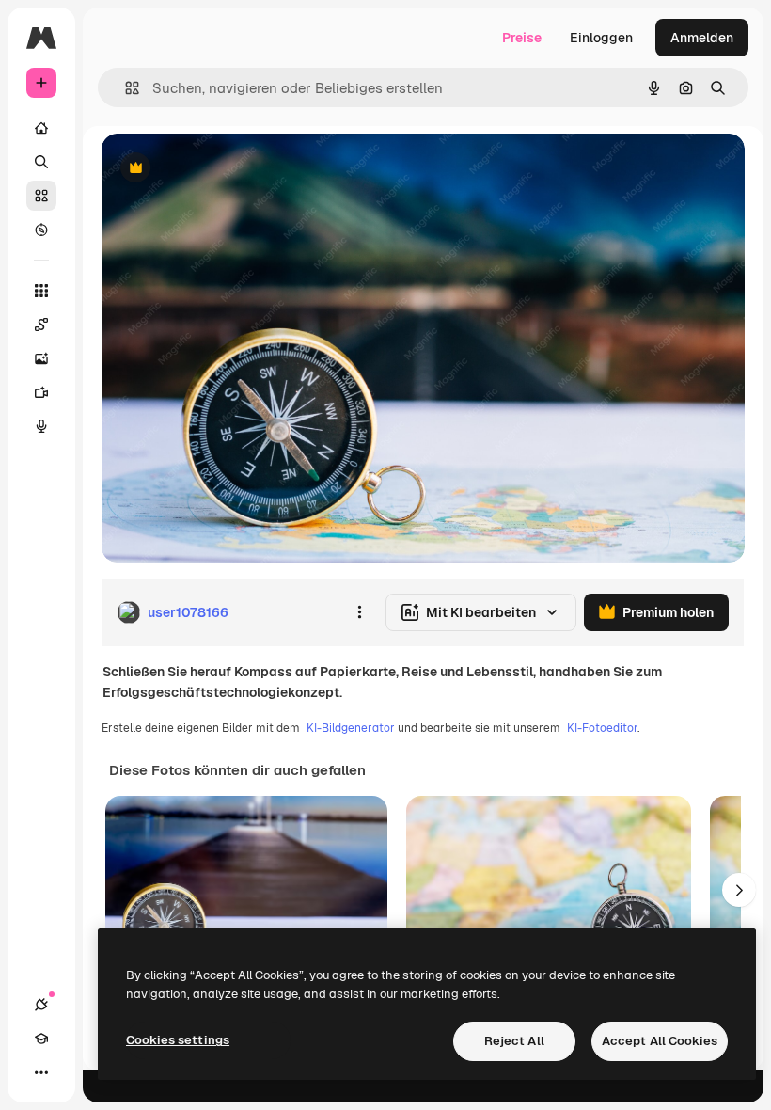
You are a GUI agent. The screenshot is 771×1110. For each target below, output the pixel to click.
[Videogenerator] (41, 392)
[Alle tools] (41, 291)
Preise (522, 37)
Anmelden (701, 37)
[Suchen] (41, 162)
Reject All (514, 1041)
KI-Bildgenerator (351, 728)
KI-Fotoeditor (602, 728)
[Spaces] (41, 324)
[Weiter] (739, 890)
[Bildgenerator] (41, 358)
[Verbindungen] (41, 1005)
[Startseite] (41, 128)
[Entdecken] (41, 229)
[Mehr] (41, 1072)
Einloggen (601, 37)
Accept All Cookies (659, 1041)
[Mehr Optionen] (359, 612)
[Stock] (41, 196)
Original (222, 169)
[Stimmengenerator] (41, 426)
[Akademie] (41, 1038)
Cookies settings (177, 1040)
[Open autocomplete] (124, 88)
